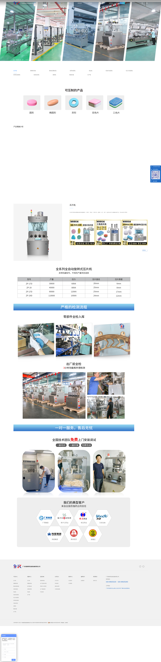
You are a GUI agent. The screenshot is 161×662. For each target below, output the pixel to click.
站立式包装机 (129, 70)
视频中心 (69, 3)
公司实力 (90, 3)
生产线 (89, 74)
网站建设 (62, 622)
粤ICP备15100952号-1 (44, 622)
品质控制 (80, 3)
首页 (49, 3)
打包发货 (42, 591)
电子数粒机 (29, 586)
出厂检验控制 (42, 589)
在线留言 (82, 580)
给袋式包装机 (109, 70)
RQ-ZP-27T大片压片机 (135, 231)
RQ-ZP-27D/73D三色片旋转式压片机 (108, 231)
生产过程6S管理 (43, 583)
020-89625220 (111, 582)
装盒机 (90, 70)
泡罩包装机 (72, 70)
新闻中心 (101, 3)
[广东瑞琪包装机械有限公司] (26, 566)
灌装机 (54, 74)
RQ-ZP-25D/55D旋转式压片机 (82, 231)
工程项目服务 (57, 589)
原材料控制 (42, 580)
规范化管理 (57, 586)
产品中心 (59, 3)
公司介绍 (56, 580)
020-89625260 (123, 582)
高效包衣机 (36, 74)
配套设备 (71, 74)
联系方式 (95, 580)
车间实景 (56, 583)
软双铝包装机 (16, 74)
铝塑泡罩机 (29, 589)
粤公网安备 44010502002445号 (55, 622)
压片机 (32, 59)
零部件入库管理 (43, 586)
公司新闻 (70, 583)
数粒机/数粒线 (52, 70)
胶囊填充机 (33, 70)
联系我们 (122, 3)
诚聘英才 (111, 3)
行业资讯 (70, 580)
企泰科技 (66, 622)
